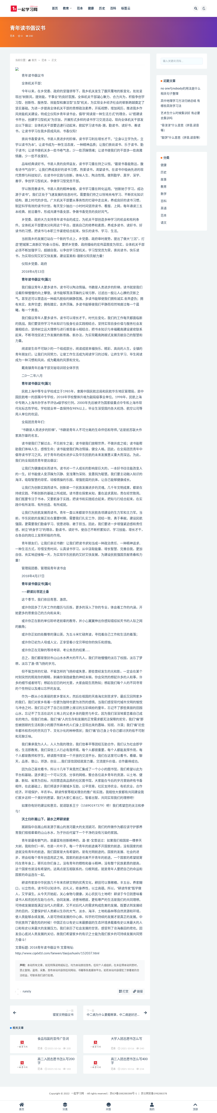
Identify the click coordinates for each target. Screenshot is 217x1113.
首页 (55, 8)
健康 (91, 8)
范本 (80, 8)
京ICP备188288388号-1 (123, 1093)
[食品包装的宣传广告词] (22, 1044)
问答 (108, 1109)
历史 (102, 8)
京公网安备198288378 (154, 1093)
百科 (113, 8)
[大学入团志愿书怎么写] (96, 1044)
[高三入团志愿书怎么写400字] (96, 1064)
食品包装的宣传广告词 (53, 1038)
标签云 (125, 8)
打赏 (125, 991)
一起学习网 (77, 1093)
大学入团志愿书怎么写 (126, 1038)
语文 (164, 222)
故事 (164, 179)
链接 (139, 991)
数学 (164, 194)
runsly (27, 991)
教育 (164, 186)
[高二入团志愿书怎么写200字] (22, 1064)
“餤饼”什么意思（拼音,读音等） (181, 137)
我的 (151, 1109)
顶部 (195, 1109)
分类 (65, 1109)
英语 (164, 208)
